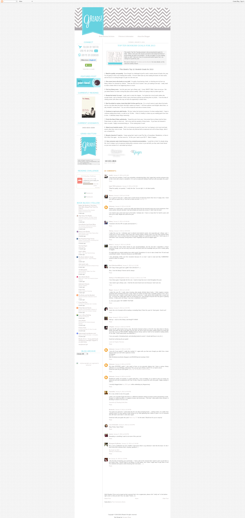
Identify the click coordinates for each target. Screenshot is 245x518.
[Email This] (108, 161)
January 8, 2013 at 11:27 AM (138, 277)
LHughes (111, 326)
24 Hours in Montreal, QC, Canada (88, 304)
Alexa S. (111, 244)
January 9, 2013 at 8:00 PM (121, 434)
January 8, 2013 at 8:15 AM (121, 195)
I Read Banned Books (85, 308)
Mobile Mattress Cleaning (85, 291)
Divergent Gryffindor (115, 443)
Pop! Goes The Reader (85, 215)
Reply (110, 181)
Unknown (112, 206)
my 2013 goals (127, 384)
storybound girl (83, 344)
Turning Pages (83, 246)
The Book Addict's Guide (86, 257)
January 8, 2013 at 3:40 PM (120, 317)
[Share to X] (112, 161)
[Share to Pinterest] (115, 161)
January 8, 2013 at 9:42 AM (122, 206)
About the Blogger (144, 36)
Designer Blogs (127, 517)
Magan (111, 290)
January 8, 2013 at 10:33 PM (127, 424)
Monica (111, 195)
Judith (111, 175)
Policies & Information (126, 36)
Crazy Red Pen (83, 302)
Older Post (166, 498)
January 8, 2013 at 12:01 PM (122, 308)
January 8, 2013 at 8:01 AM (121, 175)
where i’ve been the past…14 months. (88, 335)
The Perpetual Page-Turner (86, 238)
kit (109, 458)
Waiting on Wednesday (115, 451)
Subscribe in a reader (89, 69)
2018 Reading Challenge (88, 176)
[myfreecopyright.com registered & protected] (88, 365)
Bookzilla (112, 409)
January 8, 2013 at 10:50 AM (122, 231)
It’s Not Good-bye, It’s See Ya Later (88, 329)
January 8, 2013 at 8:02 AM (130, 186)
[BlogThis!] (110, 161)
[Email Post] (105, 160)
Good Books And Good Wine (87, 224)
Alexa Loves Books (84, 231)
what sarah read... (84, 264)
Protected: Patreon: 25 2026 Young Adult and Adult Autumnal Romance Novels (88, 219)
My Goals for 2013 (114, 450)
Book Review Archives (106, 36)
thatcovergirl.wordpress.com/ (87, 333)
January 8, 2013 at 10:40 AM (121, 221)
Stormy (111, 231)
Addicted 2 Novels (84, 284)
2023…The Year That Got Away (87, 253)
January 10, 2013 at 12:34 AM (130, 443)
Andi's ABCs (82, 251)
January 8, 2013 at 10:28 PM (123, 409)
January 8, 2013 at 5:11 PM (122, 349)
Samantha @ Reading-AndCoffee (118, 402)
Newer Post (107, 498)
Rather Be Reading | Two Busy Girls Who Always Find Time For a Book (88, 207)
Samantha (112, 391)
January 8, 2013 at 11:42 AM (121, 290)
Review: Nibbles (83, 285)
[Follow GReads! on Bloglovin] (88, 61)
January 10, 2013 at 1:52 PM (119, 458)
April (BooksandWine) (115, 265)
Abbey (111, 221)
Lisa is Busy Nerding (85, 315)
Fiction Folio (82, 327)
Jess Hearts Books (84, 277)
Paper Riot (82, 289)
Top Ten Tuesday (111, 163)
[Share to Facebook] (113, 161)
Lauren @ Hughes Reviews (116, 342)
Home (136, 498)
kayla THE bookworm (115, 186)
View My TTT (143, 199)
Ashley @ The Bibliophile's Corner (119, 277)
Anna (110, 317)
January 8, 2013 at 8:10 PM (122, 364)
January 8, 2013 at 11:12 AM (130, 265)
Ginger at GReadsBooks (88, 178)
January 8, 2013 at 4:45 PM (122, 326)
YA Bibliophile (83, 269)
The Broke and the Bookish (143, 62)
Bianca (111, 308)
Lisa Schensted (113, 424)
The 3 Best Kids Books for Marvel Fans (89, 265)
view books (97, 187)
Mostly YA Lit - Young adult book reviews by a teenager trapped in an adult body (88, 340)
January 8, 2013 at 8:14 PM (122, 376)
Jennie (111, 434)
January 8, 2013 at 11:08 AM (122, 244)
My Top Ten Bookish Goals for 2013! (140, 369)
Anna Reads (82, 320)
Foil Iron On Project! (84, 316)
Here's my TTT (133, 417)
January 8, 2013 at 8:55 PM (123, 391)
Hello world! (82, 247)
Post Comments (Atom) (118, 502)
